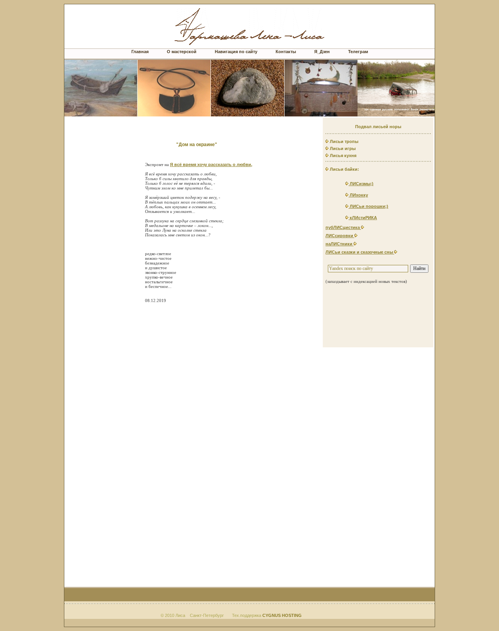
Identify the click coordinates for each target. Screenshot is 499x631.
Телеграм (358, 51)
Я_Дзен (322, 51)
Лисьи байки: (344, 169)
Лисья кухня (342, 155)
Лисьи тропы (343, 141)
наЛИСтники (340, 243)
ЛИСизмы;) (361, 183)
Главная (140, 51)
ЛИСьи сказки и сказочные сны (360, 252)
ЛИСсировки (340, 235)
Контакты (286, 51)
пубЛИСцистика (343, 227)
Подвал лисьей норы (378, 126)
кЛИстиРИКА (363, 217)
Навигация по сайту (236, 51)
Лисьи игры (342, 148)
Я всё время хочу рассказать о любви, (211, 164)
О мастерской (181, 51)
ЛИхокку (358, 195)
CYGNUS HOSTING (282, 615)
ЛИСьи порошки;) (368, 206)
